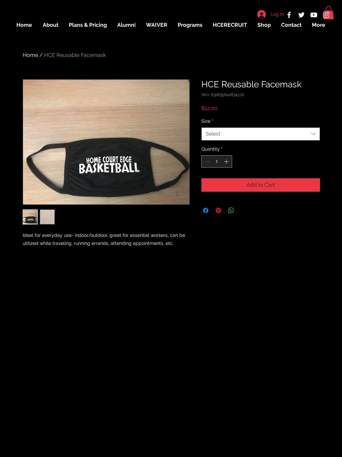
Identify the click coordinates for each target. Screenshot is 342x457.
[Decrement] (206, 161)
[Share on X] (244, 210)
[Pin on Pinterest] (218, 210)
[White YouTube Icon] (314, 15)
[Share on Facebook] (206, 210)
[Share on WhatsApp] (231, 210)
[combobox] (260, 134)
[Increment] (227, 161)
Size (207, 121)
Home (30, 55)
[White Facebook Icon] (289, 15)
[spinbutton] (217, 161)
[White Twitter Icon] (301, 15)
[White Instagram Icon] (326, 15)
